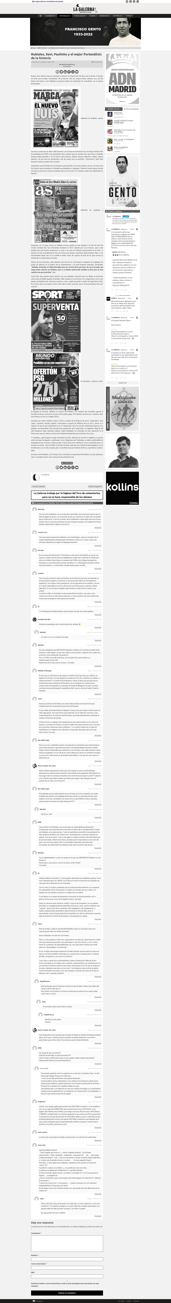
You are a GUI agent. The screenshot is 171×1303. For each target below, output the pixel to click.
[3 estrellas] (67, 66)
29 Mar (132, 229)
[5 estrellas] (70, 66)
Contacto (128, 1301)
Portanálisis (43, 48)
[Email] (76, 72)
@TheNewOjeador (117, 301)
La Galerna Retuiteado (124, 295)
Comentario (36, 1233)
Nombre (34, 1255)
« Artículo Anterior (38, 486)
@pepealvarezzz (130, 301)
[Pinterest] (69, 72)
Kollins (114, 298)
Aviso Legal (121, 1301)
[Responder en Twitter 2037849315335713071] (112, 378)
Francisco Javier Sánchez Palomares (117, 135)
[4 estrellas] (68, 66)
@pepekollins (121, 298)
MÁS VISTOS (114, 109)
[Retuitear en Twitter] (116, 295)
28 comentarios (98, 62)
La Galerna (43, 62)
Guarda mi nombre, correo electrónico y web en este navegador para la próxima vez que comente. (65, 1285)
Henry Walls (44, 1068)
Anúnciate (136, 1301)
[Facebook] (57, 72)
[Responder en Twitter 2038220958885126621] (112, 290)
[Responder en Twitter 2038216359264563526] (112, 343)
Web (32, 1272)
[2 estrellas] (65, 66)
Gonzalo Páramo (119, 117)
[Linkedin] (65, 72)
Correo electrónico (39, 1264)
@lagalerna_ (124, 229)
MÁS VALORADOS (132, 109)
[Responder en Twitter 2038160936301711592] (112, 311)
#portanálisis (116, 325)
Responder (98, 527)
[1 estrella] (64, 66)
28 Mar (132, 349)
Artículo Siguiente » (95, 486)
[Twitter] (61, 72)
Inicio (34, 48)
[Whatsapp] (73, 72)
